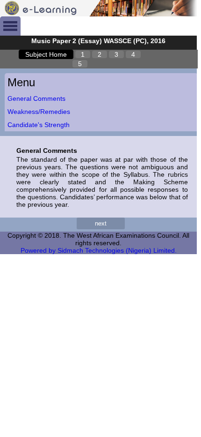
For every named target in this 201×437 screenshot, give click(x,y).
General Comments (36, 98)
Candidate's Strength (38, 124)
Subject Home (46, 54)
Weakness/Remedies (38, 111)
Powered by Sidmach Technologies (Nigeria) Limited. (99, 250)
